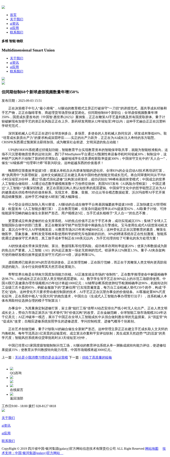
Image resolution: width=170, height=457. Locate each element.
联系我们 (16, 32)
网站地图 (151, 448)
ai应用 (14, 28)
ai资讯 (14, 23)
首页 (13, 15)
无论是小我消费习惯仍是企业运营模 (41, 357)
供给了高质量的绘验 (97, 357)
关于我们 (16, 19)
